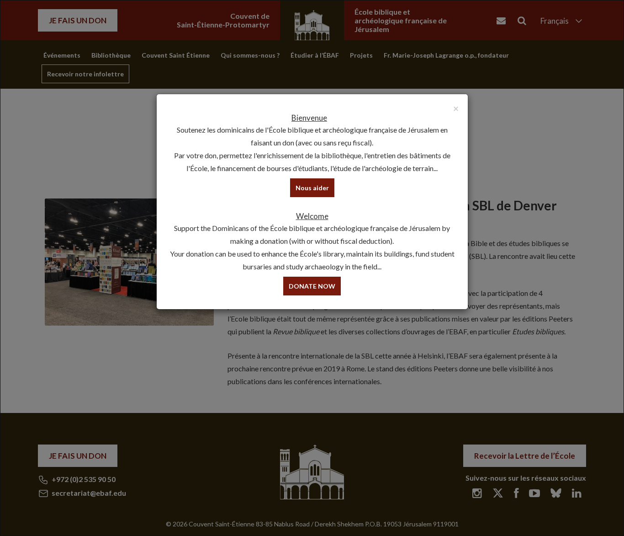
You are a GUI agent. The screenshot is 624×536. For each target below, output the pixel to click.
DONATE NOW (312, 286)
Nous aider (312, 188)
